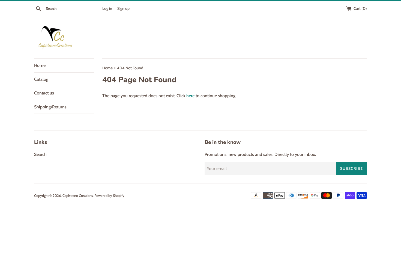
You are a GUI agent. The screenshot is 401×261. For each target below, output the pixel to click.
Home (40, 65)
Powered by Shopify (109, 196)
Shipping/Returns (50, 106)
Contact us (44, 93)
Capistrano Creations (77, 196)
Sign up (123, 8)
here (190, 95)
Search (40, 154)
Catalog (41, 79)
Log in (107, 8)
